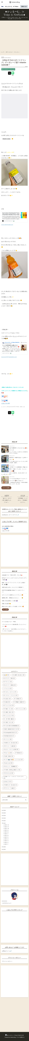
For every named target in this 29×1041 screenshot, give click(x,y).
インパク (14, 87)
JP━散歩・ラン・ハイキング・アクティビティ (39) (13, 777)
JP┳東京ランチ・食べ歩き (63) (10, 742)
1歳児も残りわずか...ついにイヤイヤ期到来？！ (13, 587)
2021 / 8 (6, 832)
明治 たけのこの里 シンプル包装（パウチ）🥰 (13, 606)
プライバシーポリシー (7, 961)
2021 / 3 (6, 840)
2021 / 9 (6, 830)
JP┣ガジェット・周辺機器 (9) (10, 766)
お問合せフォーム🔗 (7, 951)
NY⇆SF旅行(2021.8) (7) (8, 735)
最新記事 (14, 571)
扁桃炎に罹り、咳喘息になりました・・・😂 (12, 597)
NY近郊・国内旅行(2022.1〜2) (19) (11, 729)
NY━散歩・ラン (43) (8, 708)
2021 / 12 (6, 825)
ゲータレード (6, 87)
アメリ (3, 83)
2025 (4, 813)
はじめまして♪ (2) (7, 781)
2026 (4, 810)
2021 (4, 823)
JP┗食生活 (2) (18, 752)
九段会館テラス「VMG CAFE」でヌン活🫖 (12, 575)
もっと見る (5, 609)
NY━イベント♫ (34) (20, 708)
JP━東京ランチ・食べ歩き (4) (10, 784)
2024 (4, 815)
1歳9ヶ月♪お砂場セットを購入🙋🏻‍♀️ (10, 600)
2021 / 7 (6, 833)
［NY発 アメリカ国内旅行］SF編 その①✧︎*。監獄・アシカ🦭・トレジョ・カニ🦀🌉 (18, 469)
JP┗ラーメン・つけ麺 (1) (9, 788)
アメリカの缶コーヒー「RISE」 (9, 621)
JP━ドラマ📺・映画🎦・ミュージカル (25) (13, 759)
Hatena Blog (13, 1037)
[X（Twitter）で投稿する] (9, 73)
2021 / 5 (6, 837)
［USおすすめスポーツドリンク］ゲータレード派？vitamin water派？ (13, 62)
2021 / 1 (6, 844)
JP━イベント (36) (7, 739)
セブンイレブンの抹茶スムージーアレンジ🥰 (12, 595)
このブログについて (6, 903)
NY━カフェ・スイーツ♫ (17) (9, 691)
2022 (4, 820)
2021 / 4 (6, 839)
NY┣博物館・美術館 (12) (19, 702)
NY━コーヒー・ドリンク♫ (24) (10, 695)
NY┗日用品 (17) (17, 698)
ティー (15, 336)
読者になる (24, 6)
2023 (4, 818)
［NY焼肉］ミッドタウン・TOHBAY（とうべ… (22, 500)
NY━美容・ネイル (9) (8, 722)
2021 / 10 (6, 828)
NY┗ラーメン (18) (7, 681)
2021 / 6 (6, 835)
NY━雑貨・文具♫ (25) (8, 712)
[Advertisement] (14, 35)
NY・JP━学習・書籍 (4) (8, 719)
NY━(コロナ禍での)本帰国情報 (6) (11, 725)
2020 (4, 846)
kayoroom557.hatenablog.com (9, 357)
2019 (4, 849)
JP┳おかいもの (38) (8, 763)
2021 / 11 (6, 826)
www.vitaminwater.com (7, 224)
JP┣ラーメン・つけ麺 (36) (9, 746)
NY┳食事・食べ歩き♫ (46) (18, 675)
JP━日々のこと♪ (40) (8, 773)
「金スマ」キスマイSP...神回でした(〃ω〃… (6, 500)
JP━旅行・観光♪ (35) (8, 756)
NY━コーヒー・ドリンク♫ (8, 69)
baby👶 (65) (6, 675)
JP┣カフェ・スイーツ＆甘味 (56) (10, 749)
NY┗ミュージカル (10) (8, 705)
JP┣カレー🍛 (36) (7, 752)
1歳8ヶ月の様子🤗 (6, 603)
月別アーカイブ (14, 807)
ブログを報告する (20, 1037)
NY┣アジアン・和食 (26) (9, 678)
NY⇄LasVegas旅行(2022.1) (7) (10, 732)
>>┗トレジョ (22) (7, 688)
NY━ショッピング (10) (8, 715)
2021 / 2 (6, 842)
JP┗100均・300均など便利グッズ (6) (11, 769)
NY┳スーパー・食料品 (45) (9, 685)
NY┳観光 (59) (6, 702)
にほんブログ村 (5, 403)
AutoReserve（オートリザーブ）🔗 (10, 514)
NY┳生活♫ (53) (7, 698)
